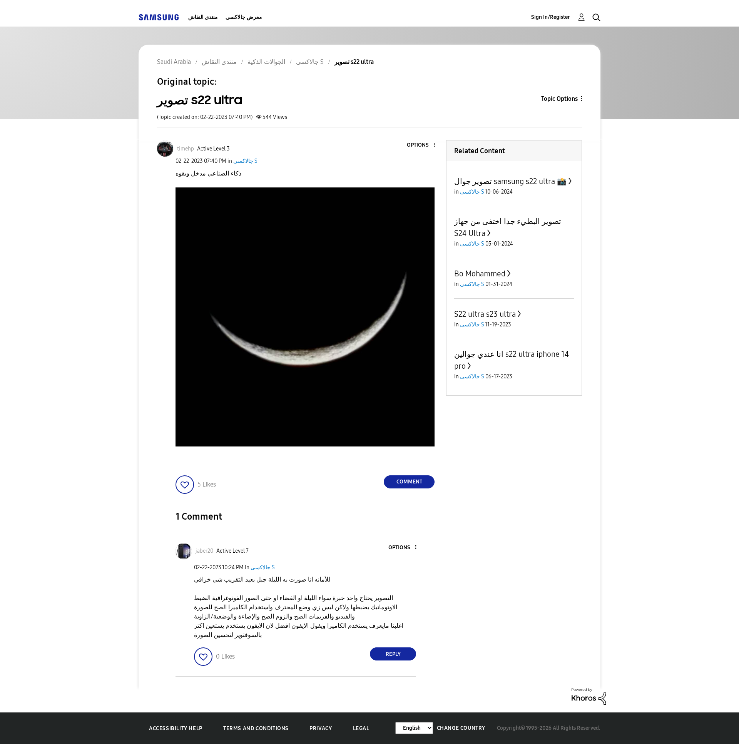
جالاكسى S (245, 161)
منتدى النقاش (203, 17)
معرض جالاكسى (244, 17)
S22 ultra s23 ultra (485, 314)
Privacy (320, 728)
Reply (393, 654)
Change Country (461, 728)
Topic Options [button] (559, 98)
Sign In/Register (550, 17)
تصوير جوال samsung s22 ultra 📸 (510, 181)
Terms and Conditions (256, 728)
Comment (409, 481)
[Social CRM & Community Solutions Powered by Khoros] (589, 696)
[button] (421, 145)
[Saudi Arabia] (159, 17)
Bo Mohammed (479, 273)
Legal (361, 728)
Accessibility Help (175, 728)
